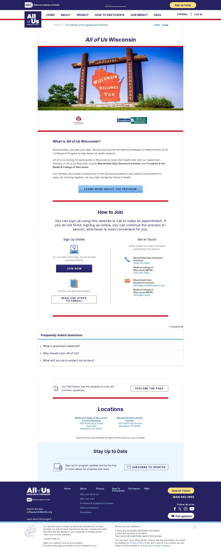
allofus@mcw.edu (142, 295)
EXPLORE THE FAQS (149, 388)
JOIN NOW (74, 268)
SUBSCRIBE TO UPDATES (149, 467)
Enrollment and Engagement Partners (87, 24)
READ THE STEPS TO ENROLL (74, 299)
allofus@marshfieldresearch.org (148, 285)
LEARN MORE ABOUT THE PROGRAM (110, 189)
